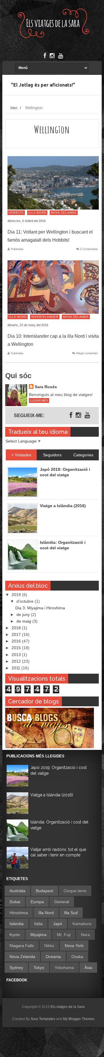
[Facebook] (45, 56)
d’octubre (25, 601)
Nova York (74, 945)
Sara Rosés (46, 386)
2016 (17, 641)
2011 (16, 668)
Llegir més (39, 400)
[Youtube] (60, 56)
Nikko (49, 945)
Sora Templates (43, 1019)
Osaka (77, 956)
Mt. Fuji (63, 934)
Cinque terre (75, 890)
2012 (17, 661)
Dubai (15, 901)
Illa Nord (37, 212)
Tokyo (39, 967)
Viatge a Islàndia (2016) (51, 795)
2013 (17, 654)
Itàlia (38, 923)
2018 (17, 627)
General (61, 901)
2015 (17, 647)
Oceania (53, 956)
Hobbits (16, 212)
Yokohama (64, 967)
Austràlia (17, 890)
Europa (37, 901)
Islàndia (17, 923)
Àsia (88, 967)
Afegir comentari (87, 353)
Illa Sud (71, 912)
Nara (85, 934)
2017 (17, 634)
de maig (24, 621)
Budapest (44, 890)
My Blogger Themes (78, 1019)
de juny (23, 614)
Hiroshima (19, 912)
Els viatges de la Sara (68, 1007)
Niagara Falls (22, 945)
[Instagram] (52, 56)
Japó (57, 923)
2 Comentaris (89, 249)
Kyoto (15, 934)
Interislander (44, 316)
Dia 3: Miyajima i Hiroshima (40, 608)
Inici (13, 108)
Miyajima (38, 934)
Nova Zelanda (64, 212)
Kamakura (82, 923)
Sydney (16, 967)
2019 (17, 594)
